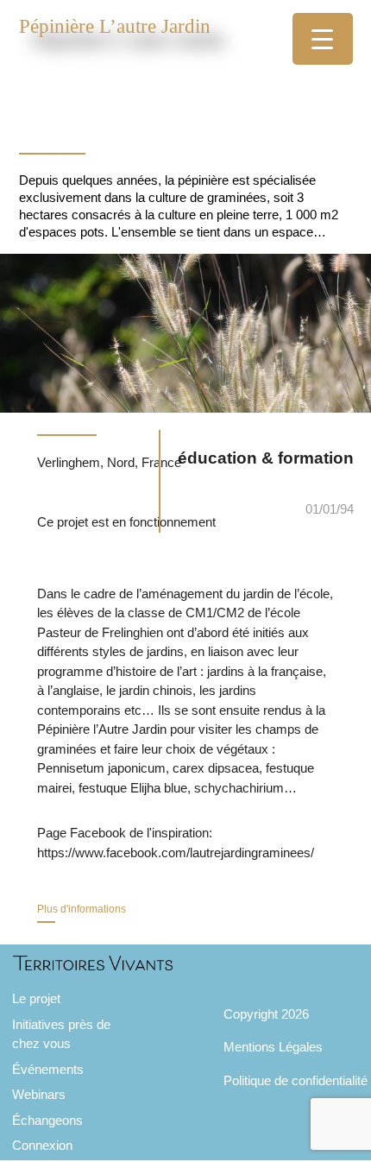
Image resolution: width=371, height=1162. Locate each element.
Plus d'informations (81, 909)
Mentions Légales (273, 1046)
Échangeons (47, 1120)
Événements (48, 1069)
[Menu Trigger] (322, 39)
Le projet (36, 998)
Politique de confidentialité (295, 1080)
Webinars (39, 1094)
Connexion (42, 1145)
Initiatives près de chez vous (61, 1034)
